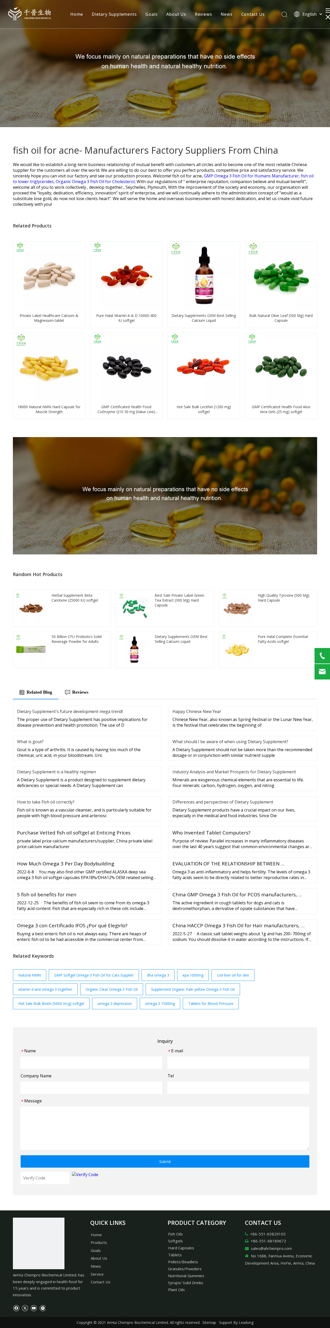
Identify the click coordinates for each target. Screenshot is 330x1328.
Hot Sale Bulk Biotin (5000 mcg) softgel (51, 1003)
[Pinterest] (42, 1307)
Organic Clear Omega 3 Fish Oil (112, 989)
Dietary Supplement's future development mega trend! (70, 711)
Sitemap (209, 1322)
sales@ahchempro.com (271, 1248)
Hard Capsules (181, 1247)
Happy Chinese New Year (196, 711)
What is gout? (30, 741)
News (226, 14)
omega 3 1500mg (160, 1003)
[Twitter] (25, 1307)
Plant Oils (176, 1289)
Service (97, 1274)
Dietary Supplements (114, 14)
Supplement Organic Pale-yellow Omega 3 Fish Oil (193, 989)
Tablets (175, 1254)
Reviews (203, 14)
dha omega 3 (158, 975)
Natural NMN (29, 975)
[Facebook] (16, 1307)
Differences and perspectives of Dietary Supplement (222, 802)
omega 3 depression (114, 1003)
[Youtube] (33, 1307)
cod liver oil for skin (233, 975)
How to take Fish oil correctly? (46, 802)
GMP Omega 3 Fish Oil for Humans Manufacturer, (252, 176)
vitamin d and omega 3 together (45, 989)
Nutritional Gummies (186, 1275)
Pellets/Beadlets (183, 1261)
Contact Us (253, 14)
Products (99, 1242)
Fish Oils (175, 1233)
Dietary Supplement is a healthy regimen (56, 772)
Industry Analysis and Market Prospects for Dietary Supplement (234, 772)
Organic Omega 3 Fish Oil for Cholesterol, (96, 181)
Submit (165, 1161)
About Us (176, 14)
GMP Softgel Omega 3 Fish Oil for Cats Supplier (94, 975)
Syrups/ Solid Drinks (185, 1282)
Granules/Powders (185, 1268)
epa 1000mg (193, 975)
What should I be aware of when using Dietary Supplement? (230, 741)
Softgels (175, 1240)
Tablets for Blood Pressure (210, 1003)
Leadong (246, 1322)
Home (76, 14)
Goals (151, 14)
